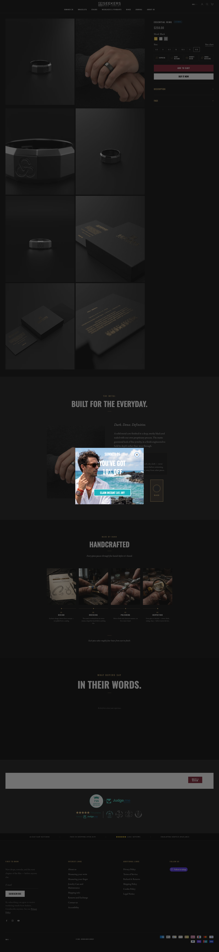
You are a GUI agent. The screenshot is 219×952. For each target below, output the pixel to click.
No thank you (112, 499)
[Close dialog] (137, 454)
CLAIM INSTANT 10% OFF (112, 492)
